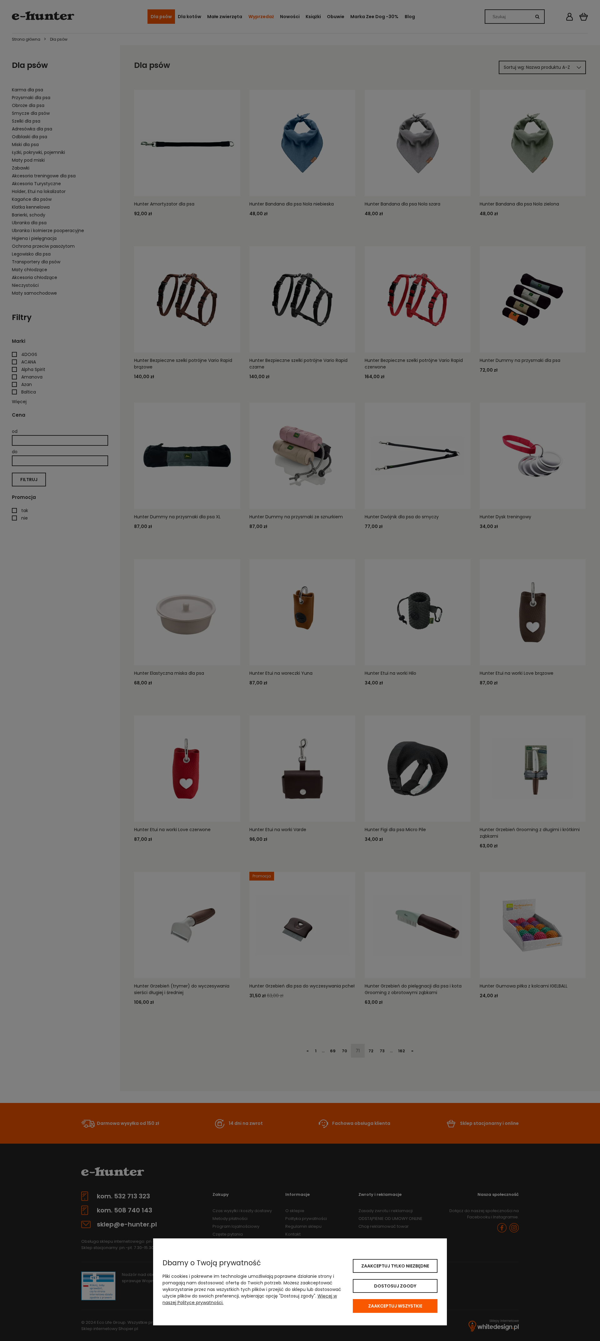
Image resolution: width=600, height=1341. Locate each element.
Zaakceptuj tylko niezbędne (395, 1266)
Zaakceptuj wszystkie (395, 1306)
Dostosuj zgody (395, 1286)
